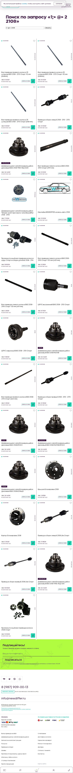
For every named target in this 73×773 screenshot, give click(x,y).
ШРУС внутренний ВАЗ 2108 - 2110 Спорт (54, 304)
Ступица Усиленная (8, 760)
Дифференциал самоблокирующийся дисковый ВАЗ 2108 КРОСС (17, 444)
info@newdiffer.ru (13, 698)
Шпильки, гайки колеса (9, 757)
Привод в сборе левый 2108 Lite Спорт (53, 535)
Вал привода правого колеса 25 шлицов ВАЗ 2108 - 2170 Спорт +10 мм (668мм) (52, 74)
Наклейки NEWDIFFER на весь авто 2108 (54, 212)
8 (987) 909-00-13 (14, 687)
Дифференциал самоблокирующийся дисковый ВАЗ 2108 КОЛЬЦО (17, 490)
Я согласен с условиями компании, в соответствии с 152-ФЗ (32, 663)
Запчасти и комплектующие (11, 740)
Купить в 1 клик (26, 81)
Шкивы (3, 750)
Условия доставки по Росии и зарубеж (53, 717)
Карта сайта (42, 763)
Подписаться (13, 660)
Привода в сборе (7, 747)
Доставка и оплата (44, 737)
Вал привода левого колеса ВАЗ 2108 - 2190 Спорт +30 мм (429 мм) (54, 259)
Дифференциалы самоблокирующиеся (15, 737)
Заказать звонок (7, 691)
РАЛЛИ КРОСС (42, 440)
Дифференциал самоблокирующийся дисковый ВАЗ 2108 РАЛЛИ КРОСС (54, 444)
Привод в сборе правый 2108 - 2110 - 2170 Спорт (54, 398)
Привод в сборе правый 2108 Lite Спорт (17, 582)
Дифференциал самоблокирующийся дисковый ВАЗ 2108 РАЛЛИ (54, 351)
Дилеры (41, 747)
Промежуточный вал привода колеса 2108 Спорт (17, 629)
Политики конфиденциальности (29, 663)
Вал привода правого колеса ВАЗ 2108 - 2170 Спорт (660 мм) (17, 398)
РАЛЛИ (40, 347)
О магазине (42, 733)
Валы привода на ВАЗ (8, 733)
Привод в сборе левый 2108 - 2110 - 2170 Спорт (54, 121)
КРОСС (3, 440)
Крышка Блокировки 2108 (48, 489)
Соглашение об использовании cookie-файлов (16, 709)
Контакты (41, 754)
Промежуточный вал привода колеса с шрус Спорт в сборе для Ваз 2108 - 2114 (17, 259)
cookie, (24, 3)
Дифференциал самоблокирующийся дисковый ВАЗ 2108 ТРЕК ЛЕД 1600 (17, 167)
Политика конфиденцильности (10, 708)
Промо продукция (7, 764)
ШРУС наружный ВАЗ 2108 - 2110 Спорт (16, 351)
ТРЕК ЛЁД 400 (42, 578)
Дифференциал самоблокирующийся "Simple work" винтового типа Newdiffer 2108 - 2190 (17, 213)
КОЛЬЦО (4, 486)
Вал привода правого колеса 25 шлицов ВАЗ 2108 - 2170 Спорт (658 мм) (17, 121)
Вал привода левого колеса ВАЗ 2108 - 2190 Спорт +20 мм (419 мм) (17, 305)
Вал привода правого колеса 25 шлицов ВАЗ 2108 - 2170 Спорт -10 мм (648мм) (16, 74)
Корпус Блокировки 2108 (11, 535)
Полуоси (4, 743)
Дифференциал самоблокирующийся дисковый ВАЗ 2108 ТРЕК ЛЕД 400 (54, 582)
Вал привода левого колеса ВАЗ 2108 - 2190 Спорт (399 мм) (54, 167)
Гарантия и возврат (45, 740)
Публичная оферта (7, 710)
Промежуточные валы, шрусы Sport (13, 754)
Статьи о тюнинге (44, 750)
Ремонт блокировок (45, 743)
